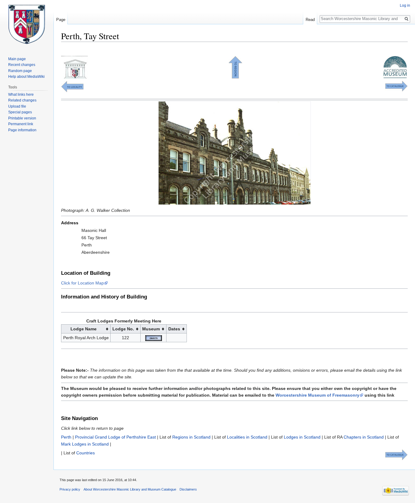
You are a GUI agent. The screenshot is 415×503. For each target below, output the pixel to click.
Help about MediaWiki (26, 76)
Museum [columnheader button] (151, 328)
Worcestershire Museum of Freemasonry (317, 395)
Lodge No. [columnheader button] (123, 328)
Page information (22, 130)
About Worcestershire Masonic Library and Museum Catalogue (130, 489)
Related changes (22, 100)
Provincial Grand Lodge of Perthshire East (115, 437)
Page (60, 19)
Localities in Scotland (247, 437)
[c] (153, 337)
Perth (66, 437)
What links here (21, 94)
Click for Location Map (82, 283)
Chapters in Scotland (364, 437)
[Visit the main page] (26, 24)
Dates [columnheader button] (174, 328)
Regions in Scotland (191, 437)
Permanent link (20, 124)
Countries (85, 452)
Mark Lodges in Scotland (85, 444)
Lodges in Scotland (302, 437)
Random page (20, 71)
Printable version (22, 118)
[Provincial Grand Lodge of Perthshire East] (235, 66)
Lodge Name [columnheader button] (83, 328)
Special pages (20, 112)
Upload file (17, 106)
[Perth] (72, 86)
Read (310, 19)
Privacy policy (70, 489)
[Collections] (396, 85)
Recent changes (21, 65)
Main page (17, 59)
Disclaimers (188, 489)
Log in (405, 5)
